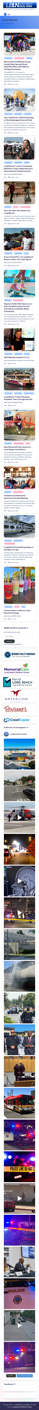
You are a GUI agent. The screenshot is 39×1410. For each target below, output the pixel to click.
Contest (27, 354)
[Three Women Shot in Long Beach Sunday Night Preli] (19, 912)
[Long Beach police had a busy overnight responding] (19, 1135)
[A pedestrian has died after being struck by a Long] (19, 1103)
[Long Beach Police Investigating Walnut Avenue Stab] (19, 1166)
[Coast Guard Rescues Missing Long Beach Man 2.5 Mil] (19, 817)
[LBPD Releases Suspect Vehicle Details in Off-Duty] (19, 1325)
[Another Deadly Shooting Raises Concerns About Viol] (19, 1039)
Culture (27, 162)
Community (8, 58)
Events (16, 207)
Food (23, 606)
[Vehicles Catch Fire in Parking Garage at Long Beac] (19, 976)
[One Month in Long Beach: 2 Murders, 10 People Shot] (19, 1008)
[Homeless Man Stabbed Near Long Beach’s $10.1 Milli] (19, 754)
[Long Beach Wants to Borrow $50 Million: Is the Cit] (19, 944)
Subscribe (9, 641)
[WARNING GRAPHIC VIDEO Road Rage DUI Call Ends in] (19, 1198)
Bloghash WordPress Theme (22, 1407)
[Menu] (9, 14)
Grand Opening (19, 58)
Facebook (8, 1384)
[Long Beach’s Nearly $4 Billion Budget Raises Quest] (19, 1071)
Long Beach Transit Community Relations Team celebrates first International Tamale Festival (18, 168)
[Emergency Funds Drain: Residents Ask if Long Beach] (19, 1262)
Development (18, 540)
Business (8, 207)
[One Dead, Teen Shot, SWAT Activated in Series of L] (19, 1230)
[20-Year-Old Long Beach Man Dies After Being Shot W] (19, 785)
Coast (26, 253)
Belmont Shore (29, 393)
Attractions (8, 114)
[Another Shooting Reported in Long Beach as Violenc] (19, 1357)
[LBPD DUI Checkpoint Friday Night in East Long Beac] (19, 849)
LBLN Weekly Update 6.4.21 (16, 357)
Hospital (29, 58)
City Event (28, 114)
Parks (28, 443)
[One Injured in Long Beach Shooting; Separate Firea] (19, 1293)
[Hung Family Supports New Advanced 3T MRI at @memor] (19, 881)
